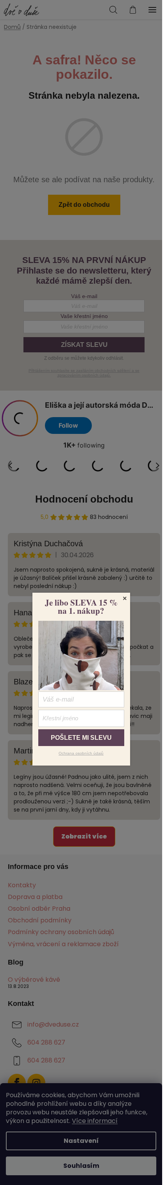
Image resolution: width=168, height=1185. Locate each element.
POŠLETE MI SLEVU (81, 737)
